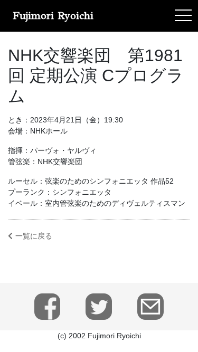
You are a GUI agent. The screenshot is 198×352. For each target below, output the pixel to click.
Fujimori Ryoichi (53, 15)
